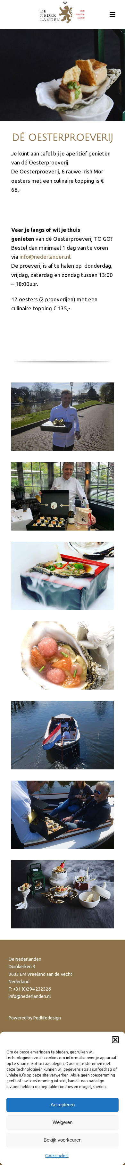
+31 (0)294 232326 (32, 989)
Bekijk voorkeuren (62, 1140)
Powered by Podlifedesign (35, 1017)
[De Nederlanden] (62, 14)
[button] (115, 1039)
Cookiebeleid (57, 1155)
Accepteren (63, 1104)
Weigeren (62, 1122)
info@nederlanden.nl (45, 257)
